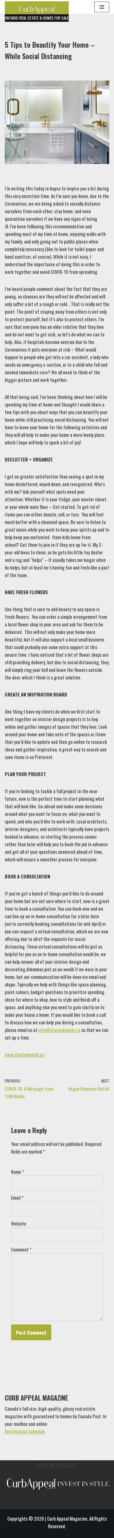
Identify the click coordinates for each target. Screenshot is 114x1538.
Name (17, 1171)
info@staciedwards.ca (59, 1029)
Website (18, 1223)
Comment (21, 1249)
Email (17, 1197)
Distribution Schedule (25, 1431)
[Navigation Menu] (101, 7)
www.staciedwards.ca (24, 1054)
